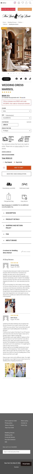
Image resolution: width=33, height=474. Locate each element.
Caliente (5, 24)
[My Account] (19, 3)
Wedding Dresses (12, 22)
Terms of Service (9, 425)
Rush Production (6, 205)
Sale (6, 442)
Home (4, 22)
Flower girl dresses (10, 437)
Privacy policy (8, 423)
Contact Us (24, 423)
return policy (19, 146)
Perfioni (20, 22)
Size (8, 115)
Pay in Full (19, 162)
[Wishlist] (23, 3)
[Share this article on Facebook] (17, 79)
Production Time (6, 128)
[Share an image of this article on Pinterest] (26, 79)
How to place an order (11, 420)
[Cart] (26, 3)
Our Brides (6, 79)
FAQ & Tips (24, 425)
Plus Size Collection (10, 439)
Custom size (16, 122)
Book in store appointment (25, 9)
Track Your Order (9, 427)
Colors (4, 108)
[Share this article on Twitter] (21, 79)
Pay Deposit (8, 162)
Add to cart (18, 167)
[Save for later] (27, 29)
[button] (4, 3)
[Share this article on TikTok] (30, 79)
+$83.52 (5, 124)
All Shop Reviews (8, 259)
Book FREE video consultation (8, 9)
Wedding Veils (9, 435)
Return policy (24, 420)
